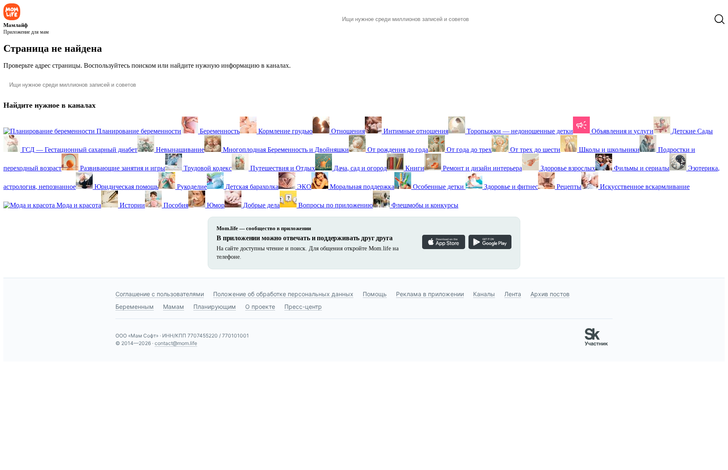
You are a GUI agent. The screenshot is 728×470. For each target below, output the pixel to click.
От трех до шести (534, 149)
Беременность (219, 131)
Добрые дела (260, 205)
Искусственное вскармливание (644, 186)
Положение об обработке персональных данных (283, 293)
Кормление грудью (285, 131)
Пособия (175, 205)
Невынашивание (179, 149)
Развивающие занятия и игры (121, 168)
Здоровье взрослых (567, 168)
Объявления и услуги (621, 131)
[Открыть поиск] (720, 19)
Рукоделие (191, 186)
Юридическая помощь (125, 186)
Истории (131, 205)
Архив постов (550, 293)
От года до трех (468, 149)
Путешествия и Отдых (282, 168)
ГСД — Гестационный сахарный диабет (78, 149)
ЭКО (303, 186)
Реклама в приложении (430, 293)
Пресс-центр (303, 306)
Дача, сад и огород (359, 168)
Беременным (134, 306)
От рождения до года (397, 149)
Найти (488, 19)
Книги (414, 168)
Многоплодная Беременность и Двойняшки (285, 149)
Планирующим (214, 306)
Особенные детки (438, 186)
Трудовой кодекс (207, 168)
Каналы (484, 293)
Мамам (173, 306)
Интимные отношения (415, 131)
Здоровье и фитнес (510, 186)
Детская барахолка (251, 186)
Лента (512, 293)
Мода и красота (78, 205)
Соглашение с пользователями (159, 293)
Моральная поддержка (361, 186)
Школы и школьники (608, 149)
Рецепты (568, 186)
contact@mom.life (176, 343)
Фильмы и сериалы (640, 168)
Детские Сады (691, 131)
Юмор (215, 205)
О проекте (260, 306)
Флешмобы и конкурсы (424, 205)
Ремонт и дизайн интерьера (481, 168)
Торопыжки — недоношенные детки (519, 131)
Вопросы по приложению (335, 205)
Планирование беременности (138, 131)
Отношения (347, 131)
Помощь (375, 293)
